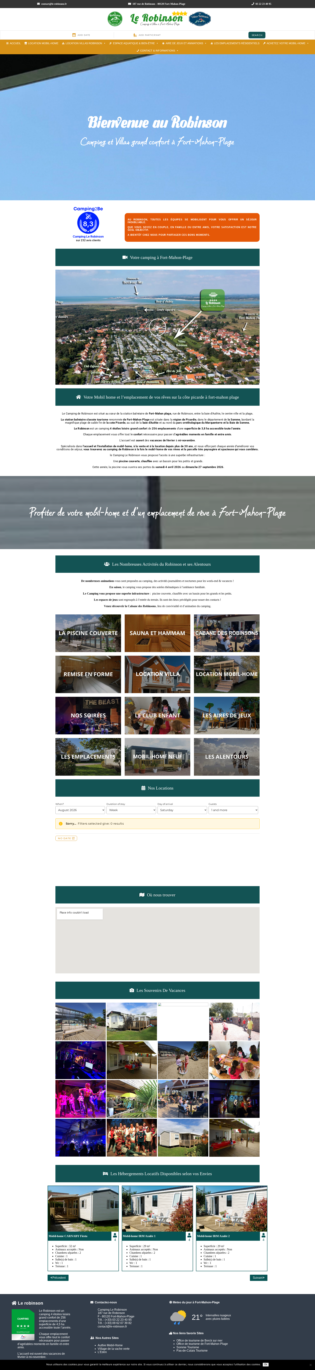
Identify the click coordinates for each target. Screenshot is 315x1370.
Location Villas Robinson (84, 43)
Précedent (59, 1277)
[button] (157, 327)
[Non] (310, 1365)
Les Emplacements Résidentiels (236, 43)
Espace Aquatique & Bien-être (134, 43)
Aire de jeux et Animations (184, 43)
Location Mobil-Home (43, 43)
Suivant (258, 1277)
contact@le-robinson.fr (53, 4)
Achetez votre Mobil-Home (286, 43)
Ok (265, 1364)
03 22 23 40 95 (263, 4)
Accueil (15, 43)
